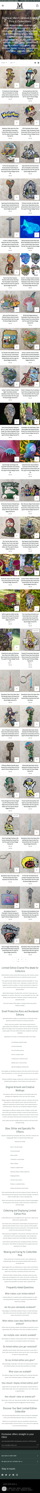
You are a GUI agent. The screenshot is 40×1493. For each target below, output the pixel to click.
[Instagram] (17, 1475)
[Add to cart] (16, 85)
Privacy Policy (15, 1490)
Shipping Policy (26, 1488)
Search (19, 1488)
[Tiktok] (9, 1475)
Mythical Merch (7, 1488)
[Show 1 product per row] (35, 63)
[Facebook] (2, 1475)
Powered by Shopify (27, 1490)
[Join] (36, 1444)
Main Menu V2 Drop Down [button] (9, 1456)
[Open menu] (4, 6)
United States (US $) (9, 1484)
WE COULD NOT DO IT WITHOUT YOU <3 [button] (12, 1461)
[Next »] (26, 959)
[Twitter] (6, 1475)
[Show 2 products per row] (38, 63)
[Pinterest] (13, 1475)
